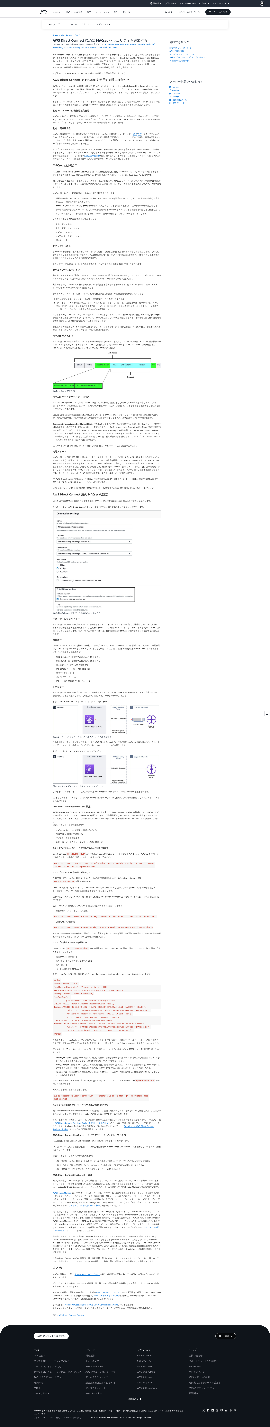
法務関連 (193, 1393)
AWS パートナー (94, 1393)
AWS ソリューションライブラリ (102, 1371)
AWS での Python (146, 1371)
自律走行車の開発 (92, 156)
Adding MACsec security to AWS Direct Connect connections (91, 1304)
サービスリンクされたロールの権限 (84, 1205)
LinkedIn (176, 93)
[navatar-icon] (262, 3)
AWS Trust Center (94, 1366)
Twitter (175, 87)
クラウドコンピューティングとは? (51, 1360)
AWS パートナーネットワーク (107, 1295)
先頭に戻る (133, 1399)
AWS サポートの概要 (199, 1377)
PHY (139, 134)
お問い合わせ (195, 1355)
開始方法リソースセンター (181, 48)
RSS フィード (178, 103)
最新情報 (38, 1382)
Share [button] (114, 47)
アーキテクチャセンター (98, 1377)
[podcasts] (231, 1410)
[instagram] (217, 1410)
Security (80, 1315)
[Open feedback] (266, 713)
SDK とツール (144, 1360)
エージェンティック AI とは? (48, 1366)
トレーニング (92, 1360)
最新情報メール (179, 100)
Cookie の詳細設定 (72, 1417)
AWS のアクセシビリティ (201, 1388)
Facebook (175, 90)
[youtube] (226, 1410)
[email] (235, 1410)
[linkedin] (213, 1410)
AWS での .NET (144, 1366)
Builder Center (144, 1355)
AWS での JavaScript (147, 1388)
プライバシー (40, 1417)
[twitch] (221, 1410)
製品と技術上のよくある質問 (100, 1382)
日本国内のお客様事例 (179, 60)
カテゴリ (85, 24)
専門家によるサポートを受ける (204, 1382)
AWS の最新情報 (176, 51)
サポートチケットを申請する (203, 1360)
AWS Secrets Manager (62, 1193)
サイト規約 (55, 1417)
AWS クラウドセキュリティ (47, 1377)
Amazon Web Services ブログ (66, 35)
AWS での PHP (144, 1382)
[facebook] (208, 1410)
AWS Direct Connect (67, 1315)
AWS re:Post (195, 1366)
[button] (265, 3)
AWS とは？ (40, 1355)
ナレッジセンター (198, 1371)
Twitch (175, 96)
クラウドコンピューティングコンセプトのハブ (57, 1371)
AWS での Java (144, 1377)
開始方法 (90, 1355)
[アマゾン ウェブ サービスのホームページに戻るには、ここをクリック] (43, 13)
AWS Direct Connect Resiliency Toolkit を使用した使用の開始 (81, 1123)
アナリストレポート (96, 1388)
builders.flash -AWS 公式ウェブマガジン (187, 57)
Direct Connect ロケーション (87, 1274)
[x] (203, 1410)
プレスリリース (42, 1393)
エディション (102, 24)
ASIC (135, 134)
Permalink (102, 47)
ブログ (37, 1388)
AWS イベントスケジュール (181, 54)
